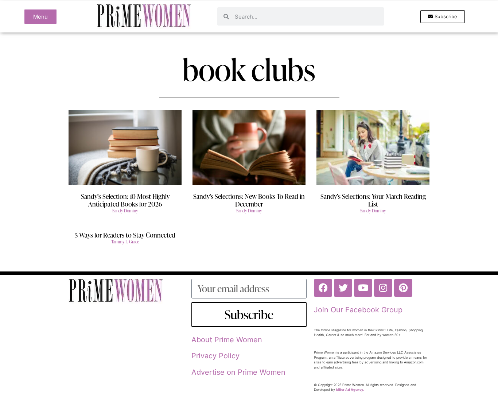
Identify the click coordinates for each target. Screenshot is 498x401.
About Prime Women (226, 339)
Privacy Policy (215, 355)
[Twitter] (343, 288)
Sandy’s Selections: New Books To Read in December (249, 200)
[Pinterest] (403, 288)
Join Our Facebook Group (358, 309)
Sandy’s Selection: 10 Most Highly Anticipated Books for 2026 (125, 200)
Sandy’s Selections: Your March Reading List (373, 200)
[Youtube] (363, 288)
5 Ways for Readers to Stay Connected (125, 234)
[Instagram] (383, 288)
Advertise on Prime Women (238, 372)
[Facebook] (323, 288)
